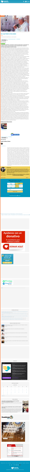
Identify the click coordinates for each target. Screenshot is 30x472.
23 (7, 392)
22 (3, 392)
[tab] (11, 445)
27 (22, 392)
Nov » (4, 395)
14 (26, 389)
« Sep (2, 395)
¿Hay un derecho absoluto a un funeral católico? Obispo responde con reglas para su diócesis (16, 340)
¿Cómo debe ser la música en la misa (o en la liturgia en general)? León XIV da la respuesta (16, 336)
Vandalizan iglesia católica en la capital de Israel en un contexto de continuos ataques (12, 319)
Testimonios (2, 16)
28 (26, 392)
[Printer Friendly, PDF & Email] (3, 43)
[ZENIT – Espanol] (8, 2)
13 (22, 389)
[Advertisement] (15, 9)
